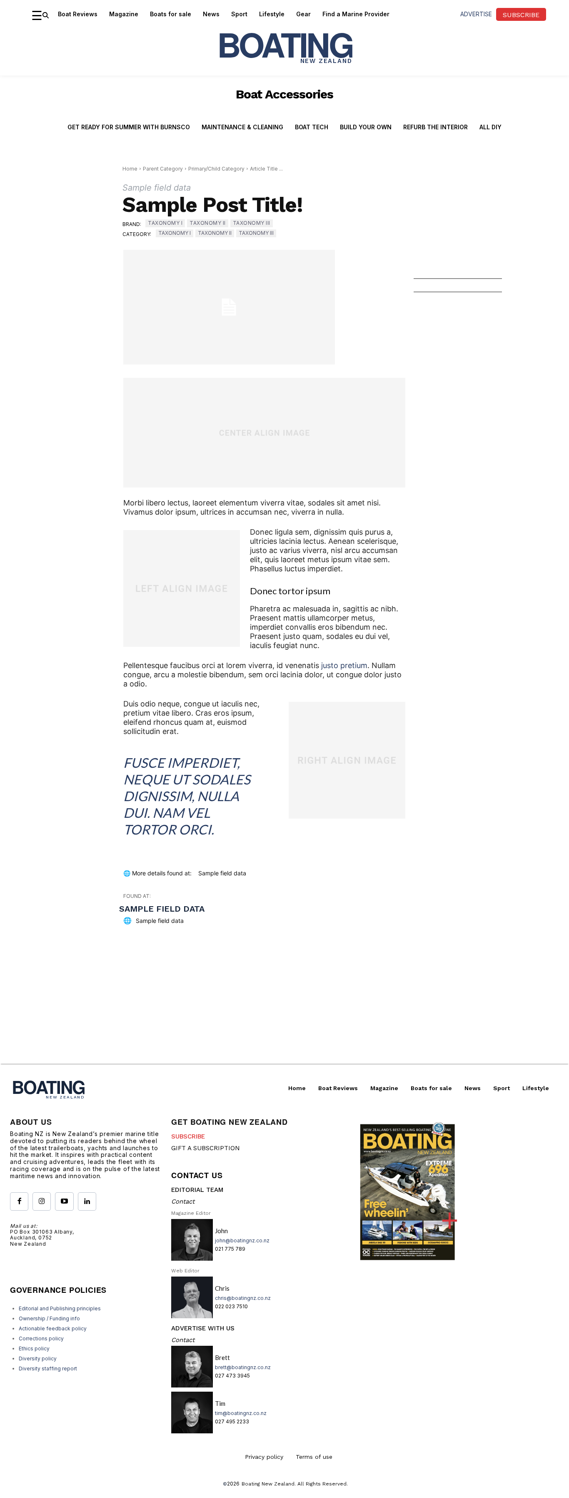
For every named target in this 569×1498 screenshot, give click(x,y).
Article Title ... (266, 169)
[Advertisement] (284, 1005)
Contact (183, 1201)
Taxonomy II (208, 223)
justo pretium (344, 665)
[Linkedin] (87, 1201)
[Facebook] (19, 1201)
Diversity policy (38, 1358)
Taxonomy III (251, 223)
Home (129, 169)
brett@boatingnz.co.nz (243, 1367)
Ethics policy (34, 1348)
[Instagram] (41, 1201)
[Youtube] (64, 1201)
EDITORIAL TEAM (197, 1190)
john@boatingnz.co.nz (242, 1240)
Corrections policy (41, 1338)
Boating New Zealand (268, 1484)
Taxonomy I (165, 223)
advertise (476, 14)
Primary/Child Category (216, 169)
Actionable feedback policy (53, 1328)
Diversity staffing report (48, 1368)
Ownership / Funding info (49, 1318)
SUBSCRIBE (188, 1136)
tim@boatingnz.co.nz (241, 1413)
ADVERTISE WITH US (203, 1328)
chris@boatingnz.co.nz (243, 1298)
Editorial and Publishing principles (60, 1308)
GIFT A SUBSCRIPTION (205, 1148)
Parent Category (163, 169)
